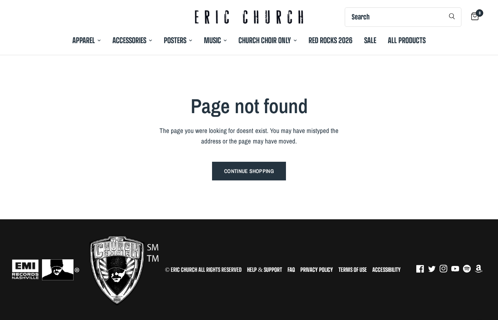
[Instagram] (445, 268)
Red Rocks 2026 (330, 40)
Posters (175, 40)
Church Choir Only (264, 40)
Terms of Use (352, 269)
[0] (473, 17)
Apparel (83, 40)
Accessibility (386, 269)
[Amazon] (480, 268)
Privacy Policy (316, 269)
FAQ (291, 269)
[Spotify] (469, 268)
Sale (370, 40)
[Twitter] (434, 268)
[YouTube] (457, 268)
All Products (407, 40)
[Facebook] (422, 268)
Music (212, 40)
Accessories (129, 40)
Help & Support (264, 269)
